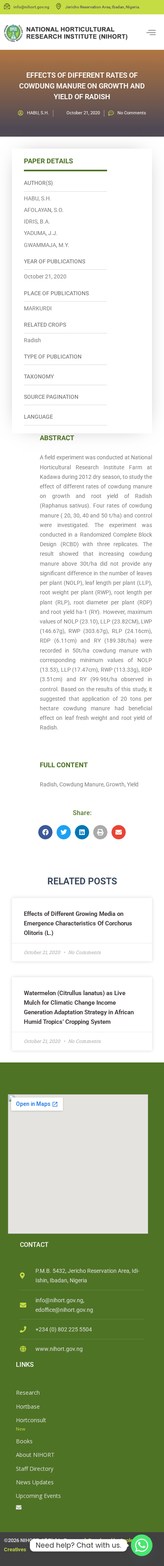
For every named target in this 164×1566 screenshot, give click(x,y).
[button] (45, 832)
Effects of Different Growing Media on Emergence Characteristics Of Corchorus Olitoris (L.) (78, 923)
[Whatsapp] (141, 1545)
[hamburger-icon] (151, 33)
